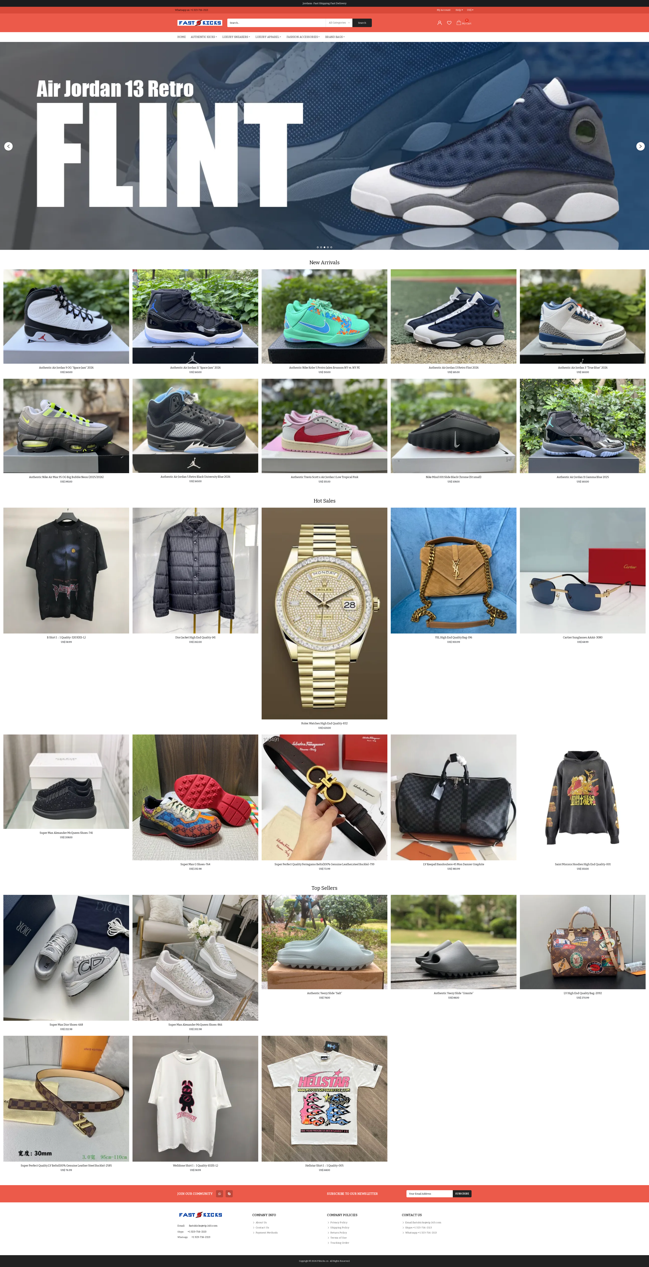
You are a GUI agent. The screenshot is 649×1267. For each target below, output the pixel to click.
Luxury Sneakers (235, 37)
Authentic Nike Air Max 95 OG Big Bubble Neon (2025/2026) (66, 477)
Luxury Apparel (267, 37)
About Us (261, 1222)
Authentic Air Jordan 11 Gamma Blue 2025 (583, 477)
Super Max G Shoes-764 (195, 864)
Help (458, 10)
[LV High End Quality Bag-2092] (583, 942)
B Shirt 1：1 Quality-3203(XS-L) (66, 637)
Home (181, 37)
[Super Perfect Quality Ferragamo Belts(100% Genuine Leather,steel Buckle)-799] (324, 797)
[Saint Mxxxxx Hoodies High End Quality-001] (583, 797)
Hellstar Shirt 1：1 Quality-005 (324, 1165)
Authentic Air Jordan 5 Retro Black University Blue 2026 (195, 476)
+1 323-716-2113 (200, 1237)
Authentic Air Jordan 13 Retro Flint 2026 (454, 367)
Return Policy (338, 1232)
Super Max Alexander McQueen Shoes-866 (195, 1024)
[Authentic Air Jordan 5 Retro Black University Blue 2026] (195, 426)
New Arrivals (324, 262)
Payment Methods (267, 1232)
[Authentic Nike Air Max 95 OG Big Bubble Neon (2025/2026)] (66, 426)
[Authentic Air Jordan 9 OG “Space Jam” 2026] (66, 316)
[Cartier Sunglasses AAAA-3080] (583, 571)
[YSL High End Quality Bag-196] (453, 571)
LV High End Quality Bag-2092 (583, 993)
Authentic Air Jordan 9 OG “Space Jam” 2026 (66, 367)
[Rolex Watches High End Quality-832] (324, 614)
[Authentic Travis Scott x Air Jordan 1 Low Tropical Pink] (324, 426)
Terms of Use (338, 1237)
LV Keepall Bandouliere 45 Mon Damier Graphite (453, 864)
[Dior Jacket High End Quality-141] (195, 571)
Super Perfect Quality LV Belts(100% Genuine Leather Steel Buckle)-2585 (66, 1165)
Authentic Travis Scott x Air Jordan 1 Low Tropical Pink (324, 477)
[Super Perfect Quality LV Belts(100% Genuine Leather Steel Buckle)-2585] (66, 1099)
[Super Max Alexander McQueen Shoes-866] (195, 958)
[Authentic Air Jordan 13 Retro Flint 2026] (453, 316)
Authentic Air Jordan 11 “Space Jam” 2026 (195, 367)
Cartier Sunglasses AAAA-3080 (583, 637)
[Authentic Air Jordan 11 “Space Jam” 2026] (195, 316)
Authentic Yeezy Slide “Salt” (324, 993)
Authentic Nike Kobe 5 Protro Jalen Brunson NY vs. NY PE (324, 367)
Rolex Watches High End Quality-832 (324, 723)
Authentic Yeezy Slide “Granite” (454, 993)
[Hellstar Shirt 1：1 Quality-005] (324, 1099)
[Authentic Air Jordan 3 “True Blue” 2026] (583, 316)
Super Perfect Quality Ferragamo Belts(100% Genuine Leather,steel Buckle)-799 (324, 864)
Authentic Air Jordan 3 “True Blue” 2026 (583, 367)
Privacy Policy (338, 1222)
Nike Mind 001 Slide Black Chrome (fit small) (453, 477)
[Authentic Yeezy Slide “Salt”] (324, 942)
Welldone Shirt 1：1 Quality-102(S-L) (195, 1165)
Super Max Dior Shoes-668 (66, 1024)
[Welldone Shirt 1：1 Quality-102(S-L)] (195, 1099)
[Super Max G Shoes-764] (195, 797)
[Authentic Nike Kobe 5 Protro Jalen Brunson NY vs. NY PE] (324, 316)
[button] (318, 247)
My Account (444, 10)
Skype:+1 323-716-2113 (418, 1227)
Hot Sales (324, 501)
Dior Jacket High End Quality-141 (195, 637)
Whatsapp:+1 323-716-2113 (421, 1232)
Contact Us (262, 1227)
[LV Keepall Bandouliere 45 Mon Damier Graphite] (453, 797)
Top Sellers (324, 888)
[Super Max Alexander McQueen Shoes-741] (66, 781)
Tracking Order (339, 1242)
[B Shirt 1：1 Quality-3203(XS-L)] (66, 571)
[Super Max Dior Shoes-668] (66, 958)
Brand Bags (334, 37)
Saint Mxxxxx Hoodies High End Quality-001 (583, 864)
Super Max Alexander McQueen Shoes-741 (66, 832)
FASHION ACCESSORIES (302, 37)
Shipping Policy (339, 1227)
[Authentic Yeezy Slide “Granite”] (453, 942)
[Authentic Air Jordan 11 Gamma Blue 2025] (583, 426)
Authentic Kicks (203, 37)
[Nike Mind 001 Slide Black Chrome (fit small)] (453, 426)
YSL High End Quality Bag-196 (453, 637)
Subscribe (462, 1193)
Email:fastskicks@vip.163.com (423, 1222)
